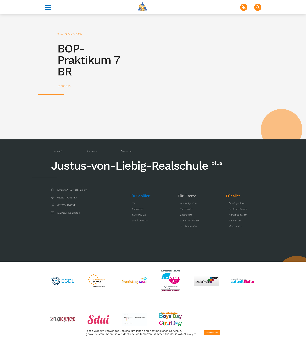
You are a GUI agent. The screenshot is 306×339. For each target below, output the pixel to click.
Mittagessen (138, 209)
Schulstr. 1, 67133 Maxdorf (72, 189)
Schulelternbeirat (188, 226)
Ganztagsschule (236, 203)
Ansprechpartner (188, 203)
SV (133, 203)
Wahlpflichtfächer (238, 214)
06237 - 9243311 (66, 205)
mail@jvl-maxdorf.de (68, 212)
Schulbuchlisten (140, 220)
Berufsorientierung (238, 209)
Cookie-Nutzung (184, 333)
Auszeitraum (235, 220)
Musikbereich (235, 226)
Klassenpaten (139, 214)
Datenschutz (127, 151)
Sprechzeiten (186, 209)
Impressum (92, 151)
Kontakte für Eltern (189, 220)
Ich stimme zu (212, 332)
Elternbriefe (186, 214)
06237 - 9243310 (66, 197)
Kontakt (58, 151)
